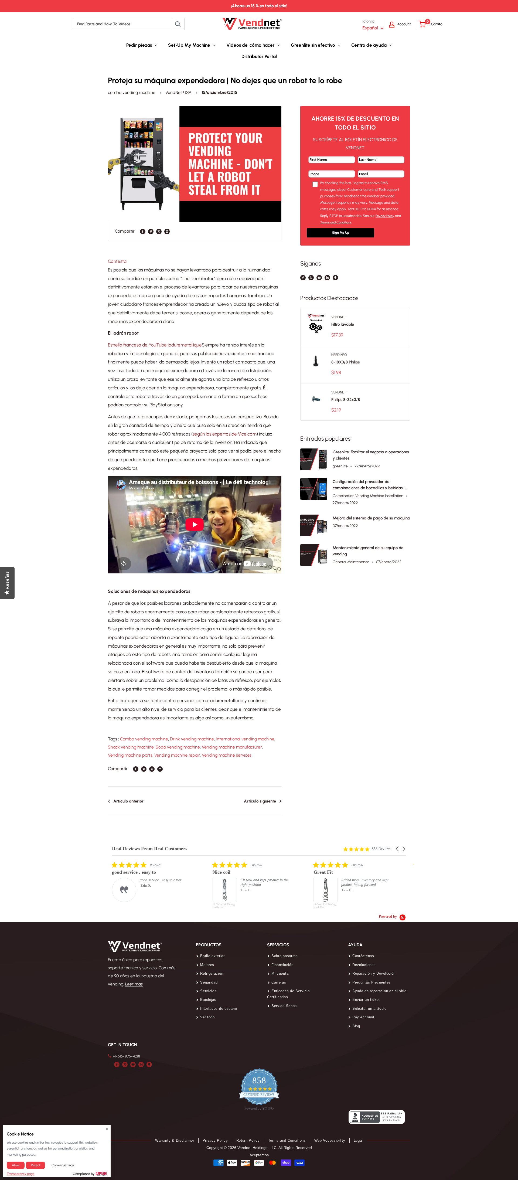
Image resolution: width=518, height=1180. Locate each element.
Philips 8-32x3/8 (345, 399)
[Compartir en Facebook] (142, 231)
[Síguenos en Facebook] (303, 277)
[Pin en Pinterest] (151, 231)
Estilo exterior (212, 956)
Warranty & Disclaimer (174, 1140)
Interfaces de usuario (218, 1008)
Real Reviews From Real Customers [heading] (149, 848)
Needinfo (339, 355)
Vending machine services (226, 755)
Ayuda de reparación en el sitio (379, 991)
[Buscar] (178, 24)
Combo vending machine (144, 739)
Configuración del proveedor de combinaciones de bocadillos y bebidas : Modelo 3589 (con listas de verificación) (368, 485)
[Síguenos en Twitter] (311, 277)
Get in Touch (122, 1044)
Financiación (282, 965)
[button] (397, 848)
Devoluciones (364, 965)
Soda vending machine (178, 747)
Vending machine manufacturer (232, 747)
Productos (208, 944)
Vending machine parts (130, 755)
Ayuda (355, 944)
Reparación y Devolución (374, 973)
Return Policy (248, 1140)
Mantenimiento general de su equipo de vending (368, 550)
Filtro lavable (342, 324)
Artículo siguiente (260, 801)
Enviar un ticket (366, 1000)
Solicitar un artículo (369, 1008)
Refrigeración (211, 973)
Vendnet (338, 317)
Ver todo (207, 1017)
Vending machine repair (177, 755)
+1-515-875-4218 (126, 1056)
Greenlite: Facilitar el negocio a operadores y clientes (371, 455)
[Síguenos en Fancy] (335, 277)
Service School (284, 1006)
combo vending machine (131, 92)
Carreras (278, 982)
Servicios (208, 991)
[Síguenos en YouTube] (319, 277)
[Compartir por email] (167, 231)
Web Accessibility (329, 1140)
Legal (358, 1140)
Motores (207, 965)
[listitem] (152, 881)
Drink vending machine (192, 739)
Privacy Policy (215, 1140)
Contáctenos (363, 956)
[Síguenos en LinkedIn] (327, 277)
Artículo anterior (128, 801)
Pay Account (363, 1017)
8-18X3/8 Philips (345, 362)
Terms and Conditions (287, 1140)
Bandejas (208, 1000)
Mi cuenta (279, 973)
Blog (356, 1026)
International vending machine (245, 739)
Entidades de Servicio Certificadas (288, 994)
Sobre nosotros (284, 956)
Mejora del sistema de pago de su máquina (371, 518)
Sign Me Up (340, 232)
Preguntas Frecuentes (371, 982)
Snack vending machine (131, 747)
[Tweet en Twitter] (159, 231)
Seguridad (208, 982)
